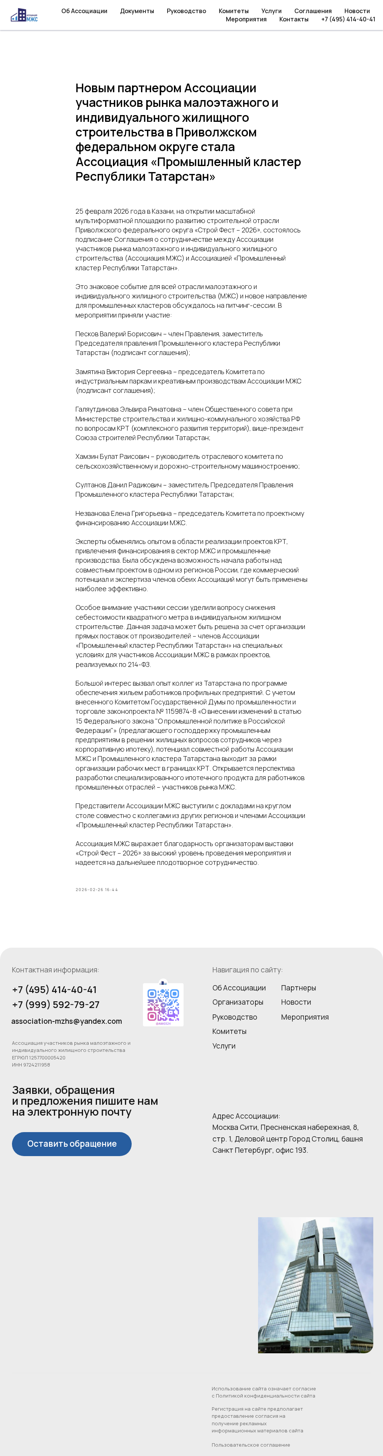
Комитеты (234, 11)
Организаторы (237, 1002)
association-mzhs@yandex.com (66, 1021)
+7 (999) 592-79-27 (55, 1004)
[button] (72, 1144)
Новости (357, 11)
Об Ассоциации (84, 11)
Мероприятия (246, 19)
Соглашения (313, 11)
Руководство (186, 11)
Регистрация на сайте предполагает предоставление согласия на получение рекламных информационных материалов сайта (257, 1419)
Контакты (294, 19)
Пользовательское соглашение (251, 1444)
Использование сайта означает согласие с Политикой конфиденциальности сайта (264, 1392)
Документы (137, 11)
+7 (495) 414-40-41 (348, 19)
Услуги (271, 11)
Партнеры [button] (298, 988)
